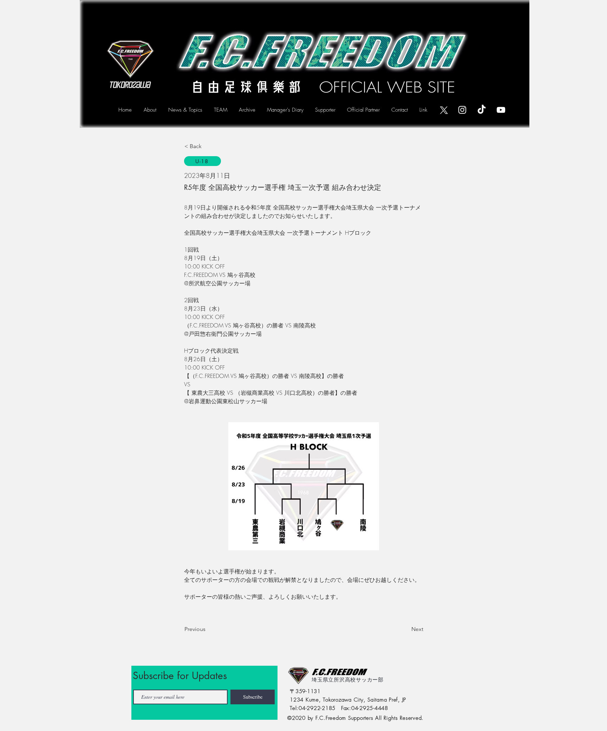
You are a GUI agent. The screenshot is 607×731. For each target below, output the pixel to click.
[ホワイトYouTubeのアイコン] (501, 110)
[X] (443, 110)
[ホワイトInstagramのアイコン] (462, 110)
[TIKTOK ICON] (481, 110)
